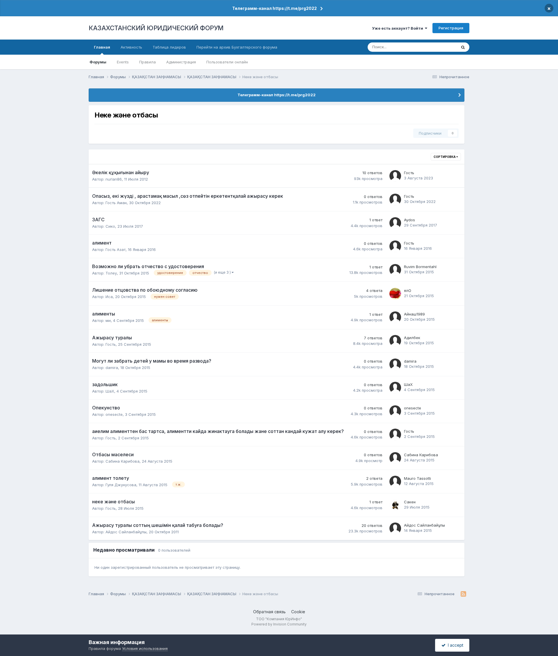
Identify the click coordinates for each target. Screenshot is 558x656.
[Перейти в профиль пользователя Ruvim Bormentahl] (395, 270)
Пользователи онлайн (227, 62)
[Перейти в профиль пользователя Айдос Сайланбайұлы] (395, 528)
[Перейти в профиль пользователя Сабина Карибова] (395, 458)
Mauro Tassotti (417, 478)
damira (111, 367)
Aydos (409, 220)
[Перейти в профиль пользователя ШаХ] (395, 387)
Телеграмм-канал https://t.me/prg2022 (274, 8)
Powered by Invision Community (279, 624)
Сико (110, 226)
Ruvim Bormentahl (420, 266)
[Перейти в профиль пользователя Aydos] (395, 223)
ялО (407, 290)
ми (108, 320)
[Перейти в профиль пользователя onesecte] (395, 411)
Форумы (98, 62)
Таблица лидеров (169, 47)
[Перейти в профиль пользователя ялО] (395, 294)
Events (123, 62)
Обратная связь (269, 611)
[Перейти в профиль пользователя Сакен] (395, 505)
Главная (102, 47)
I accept (454, 645)
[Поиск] (463, 47)
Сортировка (445, 156)
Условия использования (145, 648)
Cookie (298, 611)
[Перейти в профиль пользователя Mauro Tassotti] (395, 481)
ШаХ (109, 391)
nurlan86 (113, 179)
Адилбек (412, 337)
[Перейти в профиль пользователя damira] (395, 364)
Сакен (410, 502)
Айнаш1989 (414, 314)
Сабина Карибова (122, 461)
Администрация (181, 62)
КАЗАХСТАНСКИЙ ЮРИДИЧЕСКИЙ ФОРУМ (156, 28)
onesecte (114, 414)
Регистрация (451, 28)
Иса (109, 296)
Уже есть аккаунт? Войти (398, 28)
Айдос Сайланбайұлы (125, 532)
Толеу (111, 273)
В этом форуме (435, 47)
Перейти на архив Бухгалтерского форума (236, 47)
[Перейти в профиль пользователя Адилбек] (395, 341)
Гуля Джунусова (120, 484)
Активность (131, 47)
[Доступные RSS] (463, 594)
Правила (147, 62)
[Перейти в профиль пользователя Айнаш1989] (395, 317)
